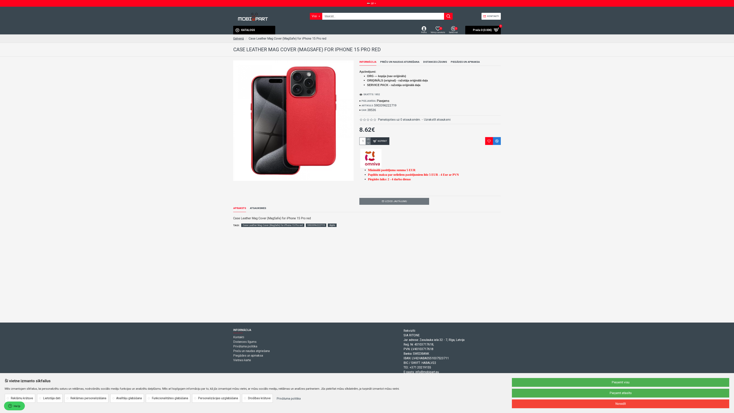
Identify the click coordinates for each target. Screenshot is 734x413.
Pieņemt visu (620, 382)
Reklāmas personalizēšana (88, 398)
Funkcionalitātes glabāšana (170, 398)
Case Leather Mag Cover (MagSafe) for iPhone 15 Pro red (273, 225)
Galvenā (238, 38)
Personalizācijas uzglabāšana (218, 398)
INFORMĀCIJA (367, 61)
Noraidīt (620, 404)
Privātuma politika (289, 398)
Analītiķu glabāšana (129, 398)
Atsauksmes (258, 208)
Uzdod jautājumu (396, 201)
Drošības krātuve (259, 398)
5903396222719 (316, 225)
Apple (332, 225)
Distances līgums (435, 61)
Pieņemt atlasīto (621, 393)
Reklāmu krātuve (22, 398)
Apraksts (239, 208)
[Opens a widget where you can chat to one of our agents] (14, 406)
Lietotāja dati (51, 398)
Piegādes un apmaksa (465, 61)
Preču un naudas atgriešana (399, 61)
